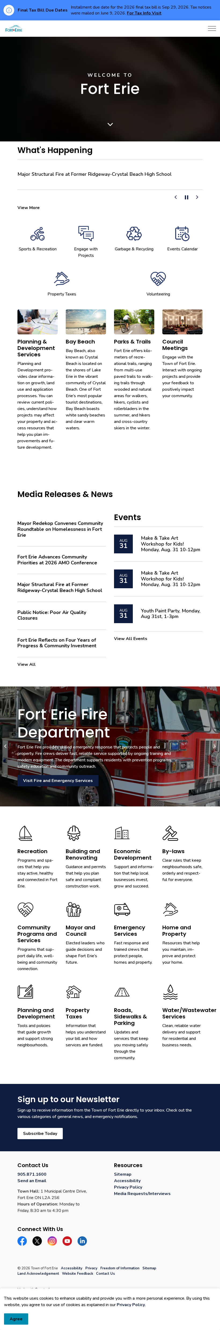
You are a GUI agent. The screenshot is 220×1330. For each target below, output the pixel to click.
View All (26, 664)
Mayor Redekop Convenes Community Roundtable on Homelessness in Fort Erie (60, 529)
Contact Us (105, 1273)
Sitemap (122, 1174)
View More (28, 208)
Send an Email (31, 1181)
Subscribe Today (40, 1134)
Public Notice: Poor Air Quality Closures (51, 615)
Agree (16, 1319)
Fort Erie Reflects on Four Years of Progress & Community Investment (56, 643)
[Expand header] (212, 28)
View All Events (130, 639)
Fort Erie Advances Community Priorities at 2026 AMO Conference (57, 560)
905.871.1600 (31, 1174)
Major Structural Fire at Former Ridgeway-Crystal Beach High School (94, 174)
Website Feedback (77, 1273)
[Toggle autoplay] (186, 197)
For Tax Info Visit (144, 13)
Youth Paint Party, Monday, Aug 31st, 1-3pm (170, 614)
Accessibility (127, 1181)
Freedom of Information (120, 1268)
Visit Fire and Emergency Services (58, 781)
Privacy (91, 1268)
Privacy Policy (131, 1305)
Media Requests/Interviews (142, 1194)
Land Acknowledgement (38, 1273)
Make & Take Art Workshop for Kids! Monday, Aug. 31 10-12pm (170, 544)
